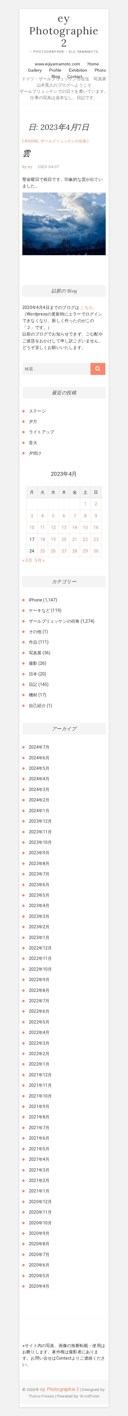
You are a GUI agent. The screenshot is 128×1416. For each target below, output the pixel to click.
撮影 (33, 663)
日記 (33, 684)
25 (42, 551)
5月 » (40, 560)
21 (74, 539)
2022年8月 (39, 990)
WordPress (89, 1396)
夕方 (33, 421)
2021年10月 (40, 1096)
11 (42, 527)
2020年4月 (39, 1286)
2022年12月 (40, 948)
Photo (100, 70)
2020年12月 (40, 1201)
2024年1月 (39, 810)
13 (64, 527)
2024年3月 (39, 789)
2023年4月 (39, 905)
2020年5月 (39, 1275)
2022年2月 (39, 1053)
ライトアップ (41, 432)
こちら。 (88, 307)
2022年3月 (39, 1043)
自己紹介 (37, 705)
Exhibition (78, 70)
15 (85, 527)
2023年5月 (39, 895)
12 (53, 527)
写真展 (35, 652)
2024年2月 (39, 800)
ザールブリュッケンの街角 (64, 141)
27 (64, 551)
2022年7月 (39, 1000)
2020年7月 (39, 1254)
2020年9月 (39, 1233)
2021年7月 (39, 1127)
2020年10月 (40, 1222)
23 (95, 539)
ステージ (37, 411)
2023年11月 (40, 831)
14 (74, 527)
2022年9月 (39, 979)
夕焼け (35, 453)
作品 (33, 642)
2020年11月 (40, 1212)
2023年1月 (39, 937)
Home (93, 63)
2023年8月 (39, 863)
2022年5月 (39, 1022)
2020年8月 (39, 1243)
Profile (55, 70)
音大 (33, 442)
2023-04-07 (48, 166)
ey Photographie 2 (64, 30)
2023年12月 (40, 821)
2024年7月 (39, 747)
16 (95, 527)
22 (85, 539)
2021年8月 (39, 1117)
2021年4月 (39, 1159)
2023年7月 (39, 874)
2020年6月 (39, 1265)
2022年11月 (40, 958)
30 (95, 551)
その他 (35, 631)
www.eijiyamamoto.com (57, 63)
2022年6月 (39, 1011)
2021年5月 (39, 1148)
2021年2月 (39, 1180)
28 (74, 551)
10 (31, 527)
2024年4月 (39, 778)
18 (42, 539)
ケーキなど (39, 610)
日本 (33, 674)
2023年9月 (39, 852)
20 (64, 539)
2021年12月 (40, 1074)
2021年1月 (39, 1191)
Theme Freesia (41, 1396)
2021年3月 (39, 1170)
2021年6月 (39, 1138)
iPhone (32, 141)
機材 (33, 694)
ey (29, 166)
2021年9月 (39, 1106)
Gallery (35, 70)
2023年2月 (39, 926)
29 (85, 551)
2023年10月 (40, 842)
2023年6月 (39, 884)
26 (53, 551)
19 (53, 539)
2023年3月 (39, 916)
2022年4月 (39, 1032)
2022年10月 (40, 969)
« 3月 (27, 560)
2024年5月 (39, 768)
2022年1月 (39, 1064)
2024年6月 (39, 757)
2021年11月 (40, 1085)
